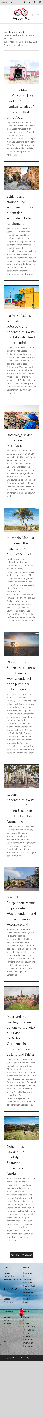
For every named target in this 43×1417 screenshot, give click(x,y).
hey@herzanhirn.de (12, 1279)
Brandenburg (29, 1326)
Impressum (28, 1342)
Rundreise (27, 1282)
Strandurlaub (29, 1285)
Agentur (26, 1336)
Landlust (27, 1298)
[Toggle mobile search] (33, 15)
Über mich (28, 1333)
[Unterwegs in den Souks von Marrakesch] (21, 417)
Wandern (27, 1279)
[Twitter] (8, 1289)
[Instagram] (16, 1289)
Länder (26, 1323)
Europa (7, 1316)
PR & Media (28, 1339)
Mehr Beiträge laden (22, 1254)
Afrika (6, 1320)
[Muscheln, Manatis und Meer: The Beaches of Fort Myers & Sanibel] (21, 520)
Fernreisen (28, 1292)
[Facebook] (4, 1289)
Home (26, 1316)
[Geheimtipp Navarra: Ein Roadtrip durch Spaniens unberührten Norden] (21, 1128)
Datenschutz (29, 1346)
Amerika (7, 1323)
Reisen (26, 1320)
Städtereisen (29, 1289)
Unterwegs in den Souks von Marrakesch (20, 440)
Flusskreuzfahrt (30, 1295)
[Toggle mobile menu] (38, 15)
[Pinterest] (12, 1289)
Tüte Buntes (28, 1329)
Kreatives (27, 1302)
